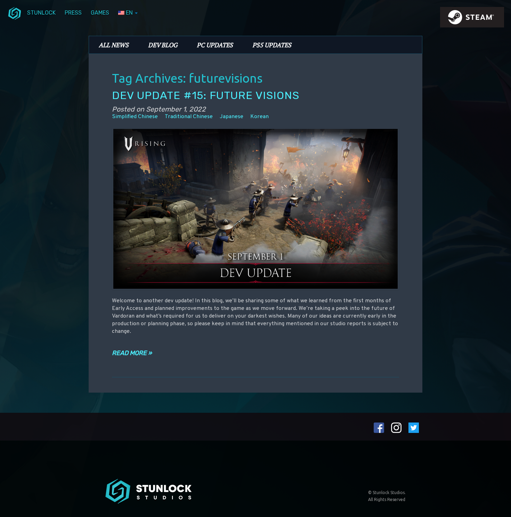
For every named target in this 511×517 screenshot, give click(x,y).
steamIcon (471, 19)
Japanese (231, 116)
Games (100, 12)
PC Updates (215, 45)
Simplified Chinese (135, 116)
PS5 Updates (271, 45)
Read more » (132, 353)
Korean (259, 116)
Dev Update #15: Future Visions (205, 95)
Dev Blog (162, 45)
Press (73, 12)
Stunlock (41, 12)
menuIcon (14, 13)
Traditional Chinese (189, 116)
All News (114, 45)
